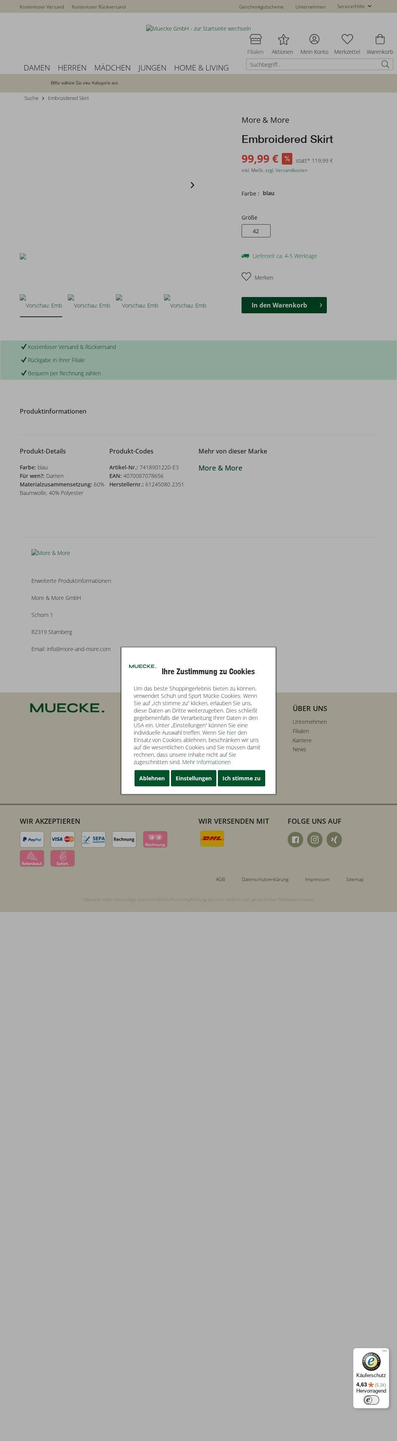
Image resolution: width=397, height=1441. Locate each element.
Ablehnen (152, 777)
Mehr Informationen (206, 761)
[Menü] (384, 1352)
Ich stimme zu (242, 777)
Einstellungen (194, 777)
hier (231, 732)
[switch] (371, 1400)
